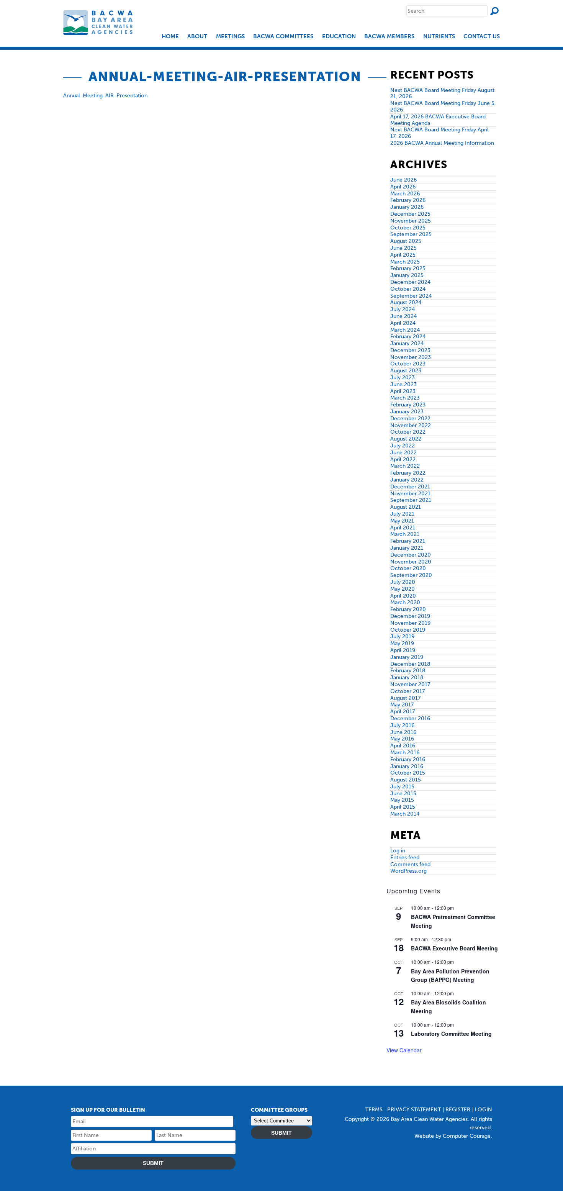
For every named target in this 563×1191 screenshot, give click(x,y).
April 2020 (403, 596)
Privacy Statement (414, 1109)
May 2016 (402, 739)
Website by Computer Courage (452, 1136)
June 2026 (403, 180)
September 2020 (411, 575)
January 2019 (406, 657)
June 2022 (403, 452)
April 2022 (403, 459)
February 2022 (408, 473)
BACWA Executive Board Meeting (454, 948)
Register (457, 1109)
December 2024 (410, 282)
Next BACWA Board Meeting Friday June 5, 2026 (443, 106)
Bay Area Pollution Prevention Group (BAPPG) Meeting (450, 975)
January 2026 (407, 207)
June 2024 (403, 316)
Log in (397, 850)
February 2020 (408, 609)
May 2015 (402, 800)
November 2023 (410, 357)
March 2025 (405, 262)
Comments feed (410, 864)
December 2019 (410, 616)
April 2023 (403, 391)
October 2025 (408, 227)
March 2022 (405, 466)
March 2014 (404, 814)
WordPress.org (408, 871)
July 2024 (402, 309)
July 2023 (402, 377)
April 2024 (403, 323)
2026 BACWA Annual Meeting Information (442, 143)
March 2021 (404, 534)
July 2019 (402, 636)
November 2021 (410, 493)
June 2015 (403, 793)
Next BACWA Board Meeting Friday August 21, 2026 (442, 93)
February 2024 (408, 336)
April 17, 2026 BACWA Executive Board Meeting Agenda (438, 119)
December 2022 (410, 418)
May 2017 (402, 704)
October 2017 (407, 691)
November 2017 (410, 684)
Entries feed (404, 857)
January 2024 (407, 343)
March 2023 (405, 398)
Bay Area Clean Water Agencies (99, 22)
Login (483, 1109)
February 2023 (408, 404)
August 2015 (405, 780)
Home (170, 36)
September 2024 (411, 296)
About (197, 36)
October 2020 (408, 568)
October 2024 (408, 289)
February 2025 (408, 268)
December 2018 (410, 664)
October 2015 (407, 773)
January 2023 (407, 411)
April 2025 (403, 255)
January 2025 (407, 275)
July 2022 (402, 445)
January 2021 (406, 548)
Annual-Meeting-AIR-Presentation (105, 95)
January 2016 (406, 766)
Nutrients (439, 36)
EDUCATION (339, 36)
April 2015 (402, 807)
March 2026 (405, 193)
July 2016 (402, 725)
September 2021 (410, 500)
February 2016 (407, 759)
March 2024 (405, 330)
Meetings (230, 36)
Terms (374, 1109)
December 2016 (410, 718)
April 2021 (402, 527)
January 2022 (407, 480)
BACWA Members (389, 36)
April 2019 (402, 650)
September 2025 (411, 234)
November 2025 (410, 221)
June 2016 (403, 732)
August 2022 (405, 439)
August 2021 (405, 507)
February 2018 (408, 670)
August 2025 (405, 241)
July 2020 (402, 582)
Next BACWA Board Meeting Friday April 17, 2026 (439, 132)
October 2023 (408, 363)
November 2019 (410, 623)
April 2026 (403, 186)
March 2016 (404, 752)
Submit (153, 1163)
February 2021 (407, 541)
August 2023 (405, 370)
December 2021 (410, 486)
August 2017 (405, 698)
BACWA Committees (283, 36)
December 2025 (410, 214)
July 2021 (402, 514)
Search (494, 11)
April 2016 (402, 745)
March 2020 (405, 602)
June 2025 (403, 248)
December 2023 (410, 350)
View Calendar (404, 1050)
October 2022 (408, 432)
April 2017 (402, 711)
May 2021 (402, 521)
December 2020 (410, 555)
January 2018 (407, 677)
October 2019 (407, 630)
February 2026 (408, 200)
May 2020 (402, 589)
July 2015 (402, 786)
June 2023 (403, 384)
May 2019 (402, 643)
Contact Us (481, 36)
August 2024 (405, 302)
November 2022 (410, 425)
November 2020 (410, 562)
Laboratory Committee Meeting (451, 1033)
